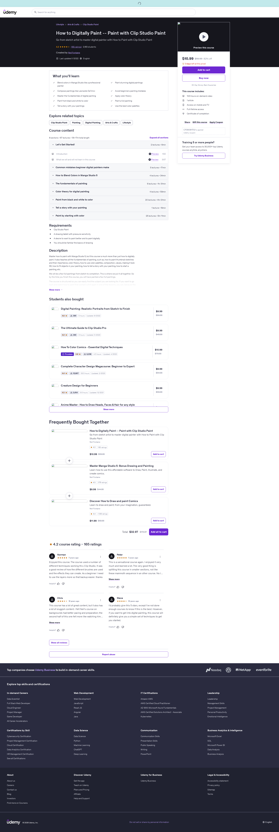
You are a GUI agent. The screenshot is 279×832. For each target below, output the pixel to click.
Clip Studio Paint (91, 24)
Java (76, 716)
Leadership (213, 699)
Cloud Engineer (14, 707)
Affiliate (77, 794)
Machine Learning (82, 745)
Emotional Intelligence (218, 716)
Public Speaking (148, 745)
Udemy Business (45, 670)
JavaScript (78, 703)
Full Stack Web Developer (18, 703)
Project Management (217, 707)
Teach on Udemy (81, 785)
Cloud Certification (15, 745)
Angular (77, 712)
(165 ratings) (76, 47)
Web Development (82, 699)
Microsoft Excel (215, 736)
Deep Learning (80, 754)
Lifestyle (60, 24)
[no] (63, 583)
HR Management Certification (20, 754)
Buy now (204, 78)
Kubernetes (146, 716)
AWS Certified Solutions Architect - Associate (161, 712)
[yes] (58, 583)
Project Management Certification (22, 740)
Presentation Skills (149, 740)
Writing (144, 749)
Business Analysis (216, 754)
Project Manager (14, 712)
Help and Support (82, 798)
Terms (210, 794)
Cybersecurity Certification (19, 736)
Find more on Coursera (17, 803)
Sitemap (211, 789)
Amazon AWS (147, 699)
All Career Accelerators (17, 721)
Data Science (80, 736)
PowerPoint (146, 754)
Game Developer (14, 716)
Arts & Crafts (73, 24)
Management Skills (216, 703)
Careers (10, 785)
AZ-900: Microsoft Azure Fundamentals (158, 707)
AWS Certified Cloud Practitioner (155, 703)
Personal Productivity (217, 712)
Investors (11, 798)
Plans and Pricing (81, 789)
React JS (78, 707)
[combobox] (114, 12)
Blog (9, 794)
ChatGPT (78, 749)
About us (11, 780)
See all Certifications (16, 758)
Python (77, 740)
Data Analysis (214, 749)
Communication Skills (150, 736)
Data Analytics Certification (19, 749)
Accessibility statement (218, 780)
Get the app (79, 780)
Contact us (12, 789)
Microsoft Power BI (216, 745)
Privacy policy (214, 785)
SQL (209, 740)
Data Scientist (13, 699)
